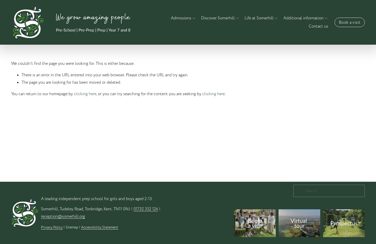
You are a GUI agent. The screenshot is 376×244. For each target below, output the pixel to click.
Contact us (318, 26)
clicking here (85, 94)
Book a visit (349, 22)
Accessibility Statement (99, 227)
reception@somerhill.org (63, 216)
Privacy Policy (52, 227)
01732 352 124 (146, 209)
